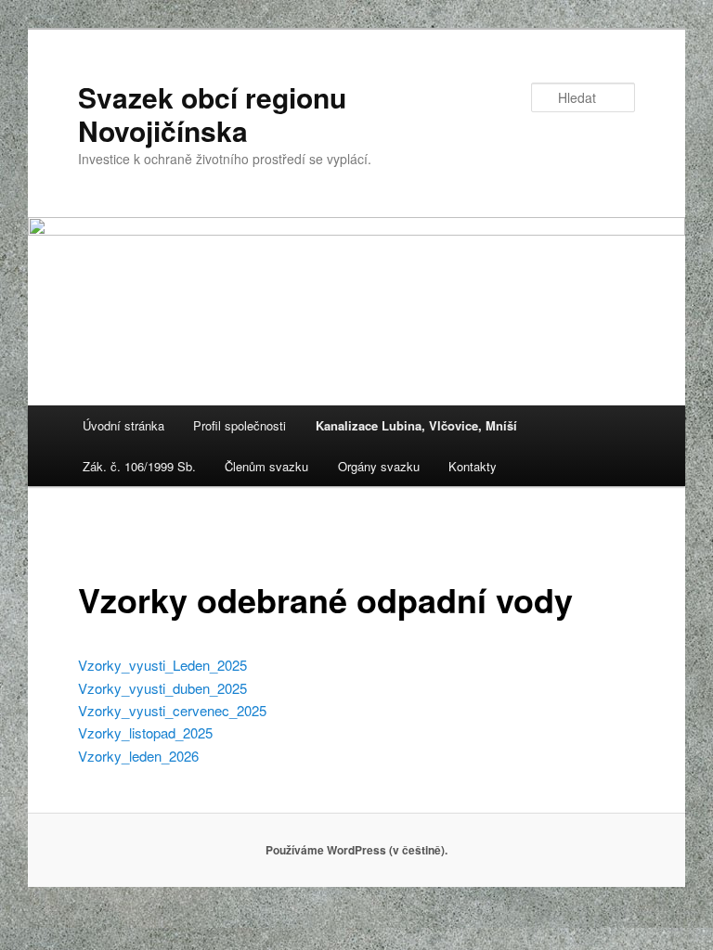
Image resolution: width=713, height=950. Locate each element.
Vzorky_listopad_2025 (145, 732)
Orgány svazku (379, 466)
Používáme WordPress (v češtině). (356, 849)
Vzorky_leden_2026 (138, 755)
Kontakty (472, 466)
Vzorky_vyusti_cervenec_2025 (172, 710)
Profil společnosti (239, 425)
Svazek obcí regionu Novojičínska (212, 113)
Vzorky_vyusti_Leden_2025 (162, 664)
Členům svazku (266, 466)
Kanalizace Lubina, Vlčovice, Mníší (416, 425)
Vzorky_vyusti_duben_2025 (162, 688)
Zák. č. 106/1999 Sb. (139, 466)
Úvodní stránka (123, 425)
